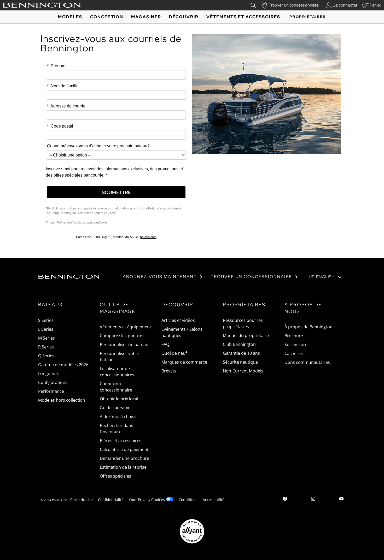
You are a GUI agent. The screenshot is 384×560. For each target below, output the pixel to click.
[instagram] (313, 499)
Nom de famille (63, 86)
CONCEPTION (106, 17)
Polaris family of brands (164, 208)
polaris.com (148, 237)
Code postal (60, 126)
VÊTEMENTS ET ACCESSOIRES (243, 17)
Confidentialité (111, 499)
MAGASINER (146, 17)
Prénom (56, 66)
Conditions (188, 499)
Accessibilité (213, 499)
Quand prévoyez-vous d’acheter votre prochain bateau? (98, 146)
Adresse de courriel (66, 106)
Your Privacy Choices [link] (147, 499)
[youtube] (341, 499)
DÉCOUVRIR (184, 17)
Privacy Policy (56, 222)
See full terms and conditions (86, 222)
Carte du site (81, 499)
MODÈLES (70, 17)
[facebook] (285, 499)
